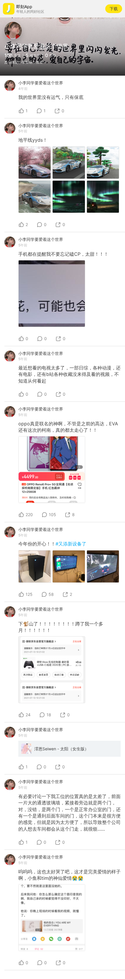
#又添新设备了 (71, 544)
